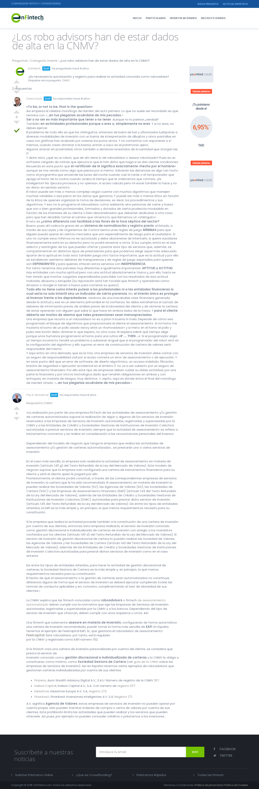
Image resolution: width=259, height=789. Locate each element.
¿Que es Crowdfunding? (94, 775)
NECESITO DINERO (213, 18)
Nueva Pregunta (207, 4)
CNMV (66, 80)
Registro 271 (123, 697)
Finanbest (41, 697)
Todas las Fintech (210, 775)
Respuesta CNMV (39, 403)
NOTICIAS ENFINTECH (235, 4)
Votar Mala (16, 124)
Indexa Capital (45, 686)
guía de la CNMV (146, 662)
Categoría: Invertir (43, 60)
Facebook (228, 749)
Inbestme (41, 691)
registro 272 (97, 691)
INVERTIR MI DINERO (183, 18)
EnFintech (34, 68)
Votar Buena (16, 80)
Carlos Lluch (34, 99)
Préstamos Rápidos (151, 775)
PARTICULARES (156, 18)
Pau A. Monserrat (37, 395)
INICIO (137, 18)
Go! (195, 752)
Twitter (226, 755)
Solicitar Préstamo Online (34, 775)
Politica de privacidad (209, 785)
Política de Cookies (236, 785)
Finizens (40, 680)
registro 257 (126, 686)
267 (156, 680)
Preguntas (20, 60)
